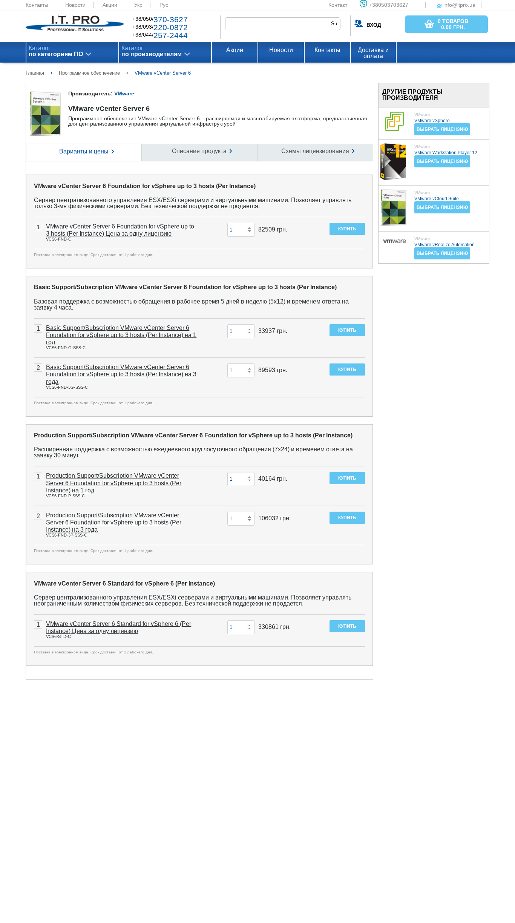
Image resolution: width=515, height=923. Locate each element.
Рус (163, 5)
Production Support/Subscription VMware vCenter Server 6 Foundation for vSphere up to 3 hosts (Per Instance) (193, 435)
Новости (75, 5)
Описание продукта (199, 151)
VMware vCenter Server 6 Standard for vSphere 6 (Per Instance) (124, 583)
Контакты (37, 5)
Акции (110, 5)
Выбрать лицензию (442, 129)
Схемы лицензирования (315, 151)
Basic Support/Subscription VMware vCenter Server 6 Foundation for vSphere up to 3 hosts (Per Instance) (185, 287)
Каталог (56, 51)
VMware (124, 93)
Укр (138, 5)
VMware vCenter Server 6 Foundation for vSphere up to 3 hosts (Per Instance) (145, 186)
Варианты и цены (84, 151)
